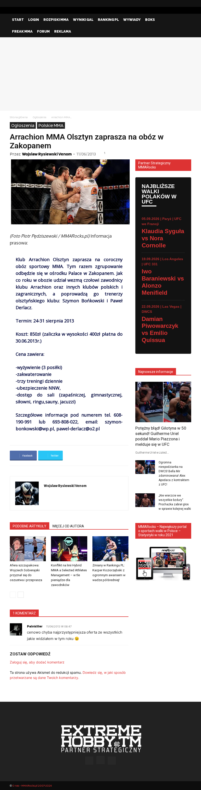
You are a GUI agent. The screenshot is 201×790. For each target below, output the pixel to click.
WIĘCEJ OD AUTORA (68, 526)
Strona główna (19, 117)
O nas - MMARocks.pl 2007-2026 (32, 785)
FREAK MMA (22, 31)
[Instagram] (179, 3)
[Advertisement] (100, 74)
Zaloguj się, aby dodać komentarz (37, 662)
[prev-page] (13, 595)
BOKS (150, 19)
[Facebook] (172, 3)
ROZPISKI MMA (56, 19)
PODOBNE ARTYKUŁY (29, 526)
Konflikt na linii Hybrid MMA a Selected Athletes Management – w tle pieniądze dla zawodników (69, 575)
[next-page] (21, 595)
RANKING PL (108, 19)
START (18, 19)
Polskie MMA (50, 125)
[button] (185, 20)
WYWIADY (132, 19)
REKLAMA (62, 31)
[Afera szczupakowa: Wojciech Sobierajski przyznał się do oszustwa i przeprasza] (28, 548)
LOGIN (33, 19)
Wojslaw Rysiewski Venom (47, 153)
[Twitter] (187, 3)
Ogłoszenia (39, 117)
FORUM (43, 31)
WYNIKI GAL (83, 19)
